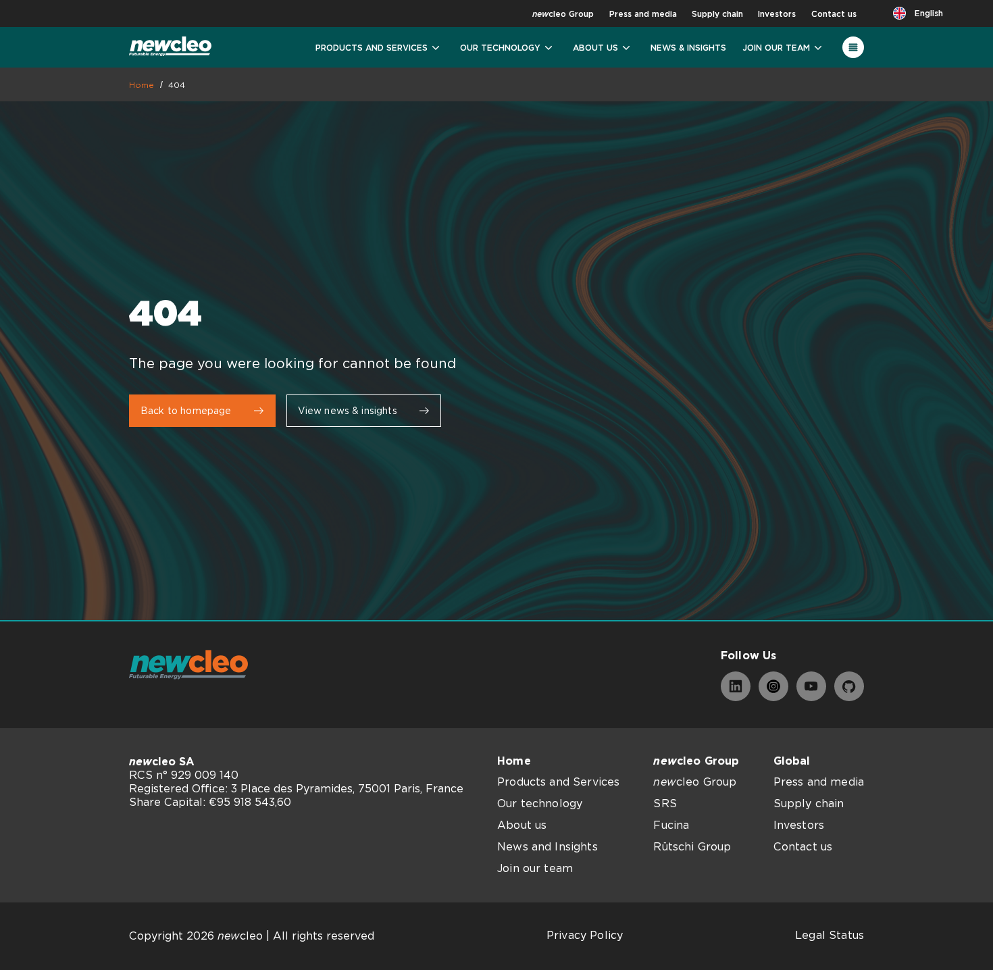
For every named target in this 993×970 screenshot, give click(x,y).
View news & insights (347, 410)
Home (142, 85)
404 (176, 85)
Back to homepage (186, 410)
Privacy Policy (584, 935)
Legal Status (829, 935)
